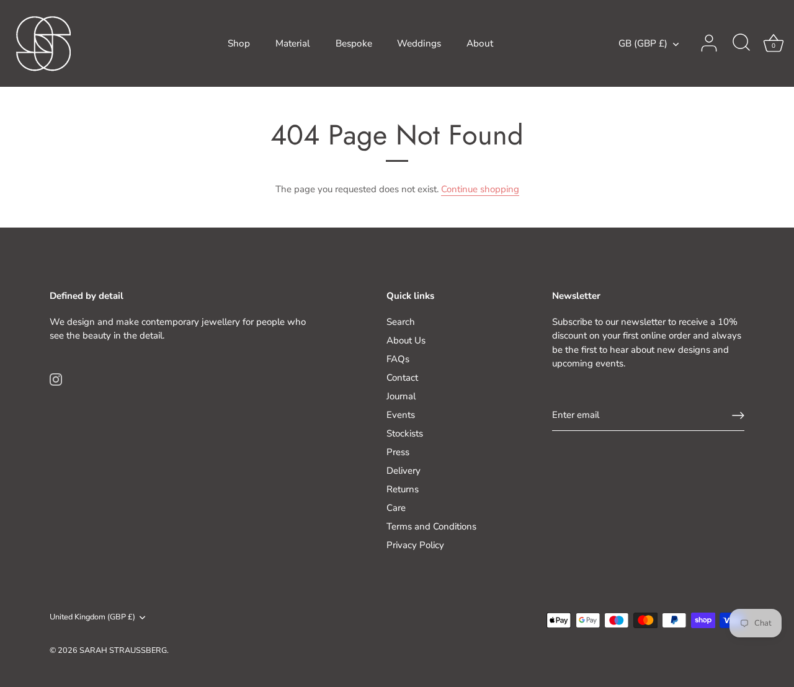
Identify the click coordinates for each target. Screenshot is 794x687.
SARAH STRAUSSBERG (123, 650)
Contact (402, 377)
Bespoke (354, 43)
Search (400, 322)
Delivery (403, 470)
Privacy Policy (415, 545)
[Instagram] (56, 378)
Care (396, 508)
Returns (402, 489)
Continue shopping (480, 189)
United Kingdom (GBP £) (92, 618)
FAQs (397, 359)
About (479, 43)
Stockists (404, 433)
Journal (401, 396)
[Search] (741, 43)
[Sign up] (738, 415)
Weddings (419, 43)
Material (292, 43)
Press (397, 452)
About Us (406, 340)
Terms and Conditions (431, 526)
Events (400, 415)
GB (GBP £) (642, 44)
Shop (239, 43)
